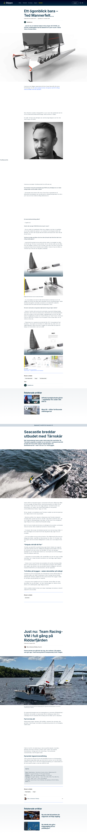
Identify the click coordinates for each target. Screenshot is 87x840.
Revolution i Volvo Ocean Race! (30, 369)
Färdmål (25, 2)
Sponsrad (27, 597)
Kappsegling (27, 791)
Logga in (75, 2)
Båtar (20, 2)
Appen (35, 2)
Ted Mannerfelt (43, 378)
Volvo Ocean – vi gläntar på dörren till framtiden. (33, 370)
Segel (36, 378)
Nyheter (41, 2)
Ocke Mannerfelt (28, 378)
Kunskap (30, 2)
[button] (62, 264)
